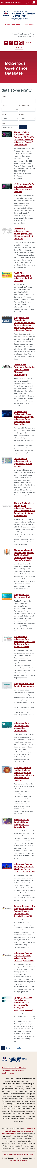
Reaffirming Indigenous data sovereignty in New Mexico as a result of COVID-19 (23, 234)
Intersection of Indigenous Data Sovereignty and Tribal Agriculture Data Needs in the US (24, 641)
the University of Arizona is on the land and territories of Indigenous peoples (18, 1131)
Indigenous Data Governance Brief (22, 595)
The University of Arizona (18, 1160)
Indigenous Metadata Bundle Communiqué (24, 684)
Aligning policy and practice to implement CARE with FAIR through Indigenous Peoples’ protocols (24, 555)
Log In (19, 48)
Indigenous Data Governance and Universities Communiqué (21, 727)
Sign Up (28, 43)
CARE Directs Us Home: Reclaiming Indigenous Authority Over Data (24, 277)
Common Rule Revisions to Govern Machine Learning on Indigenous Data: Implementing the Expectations (24, 417)
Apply (23, 127)
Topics (4, 114)
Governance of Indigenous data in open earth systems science (23, 462)
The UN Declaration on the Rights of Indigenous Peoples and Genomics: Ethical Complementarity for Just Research (24, 509)
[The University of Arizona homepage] (12, 2)
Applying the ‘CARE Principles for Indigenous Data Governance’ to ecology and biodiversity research (23, 1003)
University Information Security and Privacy (18, 1154)
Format (21, 114)
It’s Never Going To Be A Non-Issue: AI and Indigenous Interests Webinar (24, 188)
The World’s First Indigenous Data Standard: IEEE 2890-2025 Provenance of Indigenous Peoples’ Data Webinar (24, 138)
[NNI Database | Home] (18, 18)
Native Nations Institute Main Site (14, 1068)
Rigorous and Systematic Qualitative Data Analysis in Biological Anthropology (24, 370)
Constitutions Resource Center (23, 34)
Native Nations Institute (25, 37)
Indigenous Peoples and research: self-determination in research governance (24, 957)
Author (4, 106)
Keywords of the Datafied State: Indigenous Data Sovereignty (21, 823)
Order (4, 123)
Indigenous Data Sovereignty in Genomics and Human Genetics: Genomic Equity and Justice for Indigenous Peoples (24, 323)
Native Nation (24, 106)
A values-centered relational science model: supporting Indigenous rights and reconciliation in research (24, 773)
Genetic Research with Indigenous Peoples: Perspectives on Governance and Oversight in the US (24, 911)
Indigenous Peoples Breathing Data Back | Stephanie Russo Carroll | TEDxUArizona (24, 868)
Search (4, 97)
